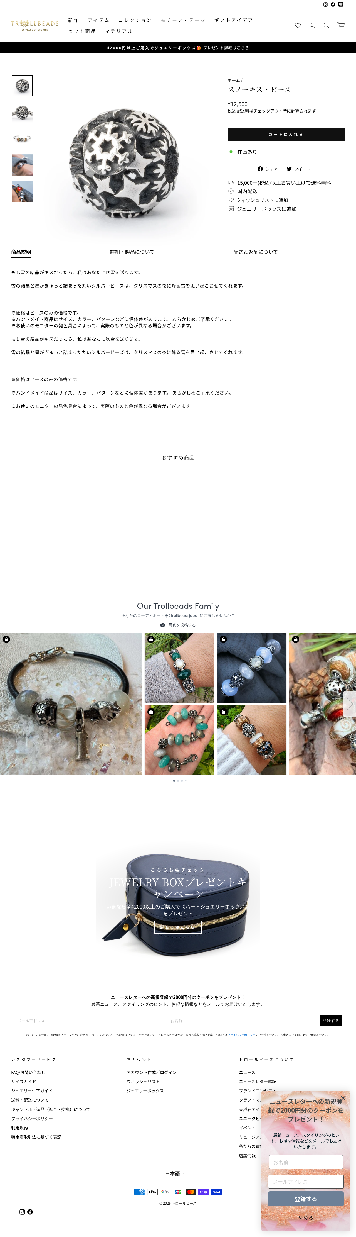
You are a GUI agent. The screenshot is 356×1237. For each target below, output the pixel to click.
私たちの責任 (251, 1146)
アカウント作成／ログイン (152, 1072)
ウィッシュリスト (143, 1081)
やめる (305, 1217)
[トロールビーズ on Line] (341, 4)
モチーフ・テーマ (183, 19)
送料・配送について (30, 1100)
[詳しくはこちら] (178, 900)
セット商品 (82, 30)
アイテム (99, 19)
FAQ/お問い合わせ (28, 1072)
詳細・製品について (132, 251)
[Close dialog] (343, 1098)
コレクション (135, 19)
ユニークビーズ (253, 1118)
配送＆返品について (255, 251)
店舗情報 (247, 1155)
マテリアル (119, 30)
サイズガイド (23, 1081)
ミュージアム (251, 1137)
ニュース (247, 1072)
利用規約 (19, 1127)
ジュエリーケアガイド (32, 1090)
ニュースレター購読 (257, 1081)
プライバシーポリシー (241, 1034)
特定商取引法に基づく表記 (36, 1137)
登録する (331, 1020)
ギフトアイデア (234, 19)
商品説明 (21, 251)
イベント (247, 1127)
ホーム (234, 80)
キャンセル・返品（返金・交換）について (50, 1109)
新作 (74, 19)
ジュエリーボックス (145, 1090)
